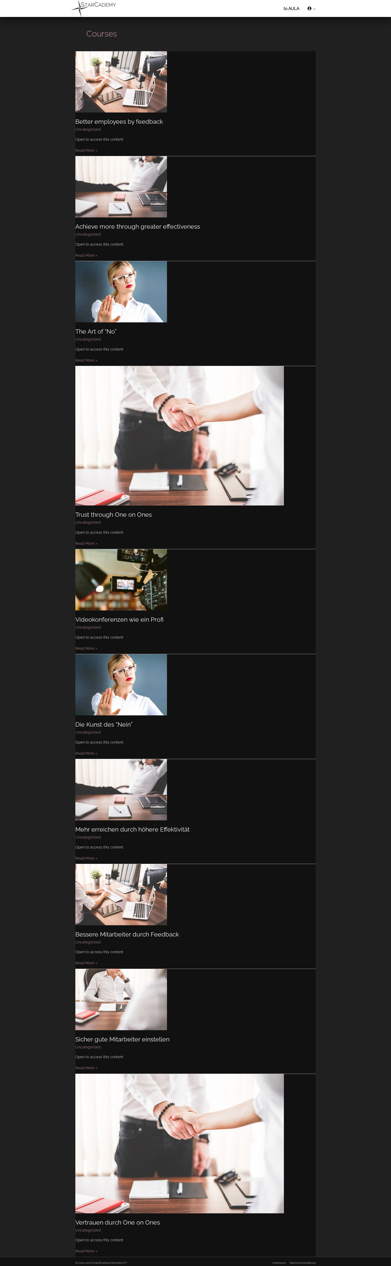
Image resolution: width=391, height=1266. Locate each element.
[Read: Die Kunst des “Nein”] (121, 684)
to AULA (291, 8)
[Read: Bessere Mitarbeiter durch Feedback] (121, 894)
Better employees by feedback (119, 121)
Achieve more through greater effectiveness (137, 226)
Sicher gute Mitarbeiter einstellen (122, 1039)
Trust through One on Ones (113, 514)
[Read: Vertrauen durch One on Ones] (179, 1143)
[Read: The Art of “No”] (121, 291)
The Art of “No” (95, 331)
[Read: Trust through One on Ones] (179, 435)
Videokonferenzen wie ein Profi (119, 619)
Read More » (86, 150)
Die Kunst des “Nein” (104, 724)
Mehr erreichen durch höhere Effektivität (132, 829)
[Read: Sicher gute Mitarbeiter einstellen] (121, 999)
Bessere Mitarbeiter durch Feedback (127, 934)
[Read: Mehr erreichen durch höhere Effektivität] (121, 789)
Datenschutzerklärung (302, 1262)
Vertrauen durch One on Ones (117, 1222)
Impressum (279, 1262)
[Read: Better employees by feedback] (121, 81)
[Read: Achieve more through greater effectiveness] (121, 186)
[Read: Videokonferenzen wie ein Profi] (121, 579)
